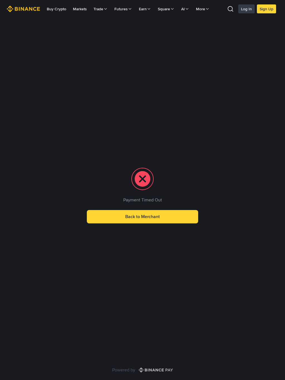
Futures (121, 8)
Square (164, 8)
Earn (143, 8)
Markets (80, 8)
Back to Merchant (142, 216)
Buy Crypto (56, 8)
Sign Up (266, 8)
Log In (246, 8)
